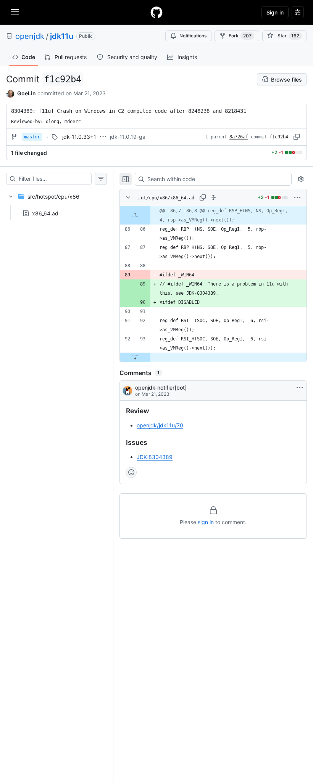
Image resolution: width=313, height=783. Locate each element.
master (32, 137)
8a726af (238, 137)
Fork (240, 36)
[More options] (297, 197)
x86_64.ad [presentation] (45, 213)
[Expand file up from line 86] (135, 215)
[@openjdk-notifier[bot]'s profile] (127, 390)
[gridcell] (213, 215)
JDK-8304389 (155, 457)
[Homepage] (156, 12)
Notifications (193, 36)
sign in (206, 522)
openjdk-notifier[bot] (161, 387)
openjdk (29, 36)
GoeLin (26, 93)
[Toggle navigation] (15, 12)
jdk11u (61, 36)
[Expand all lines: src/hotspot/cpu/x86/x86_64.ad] (213, 197)
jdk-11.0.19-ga (127, 136)
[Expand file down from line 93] (135, 357)
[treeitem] (56, 202)
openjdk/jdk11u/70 (160, 425)
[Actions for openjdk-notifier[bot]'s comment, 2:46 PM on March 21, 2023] (299, 387)
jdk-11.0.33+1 (79, 136)
